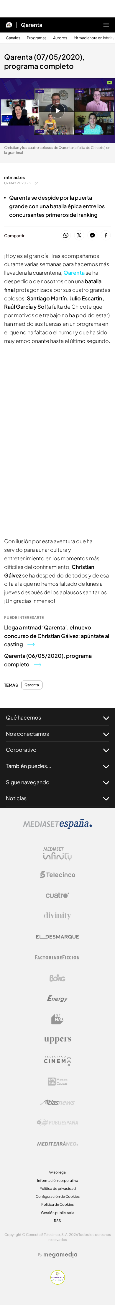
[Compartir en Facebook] (106, 235)
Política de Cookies (57, 1204)
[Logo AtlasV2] (57, 1102)
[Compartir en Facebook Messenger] (92, 235)
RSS (57, 1220)
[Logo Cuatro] (57, 895)
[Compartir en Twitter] (79, 235)
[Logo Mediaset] (57, 827)
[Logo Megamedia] (60, 1254)
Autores (60, 38)
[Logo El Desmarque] (57, 937)
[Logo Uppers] (57, 1040)
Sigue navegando (28, 782)
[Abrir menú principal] (106, 25)
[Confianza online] (57, 1283)
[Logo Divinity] (57, 916)
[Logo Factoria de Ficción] (57, 957)
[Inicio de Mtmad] (9, 25)
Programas (37, 38)
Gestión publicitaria (57, 1212)
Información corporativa (57, 1180)
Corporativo (21, 749)
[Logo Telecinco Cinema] (57, 1060)
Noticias (16, 798)
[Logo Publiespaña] (57, 1122)
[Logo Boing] (57, 978)
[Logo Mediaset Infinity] (57, 854)
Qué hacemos (23, 717)
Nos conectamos (27, 733)
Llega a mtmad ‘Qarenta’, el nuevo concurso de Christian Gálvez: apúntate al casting (56, 636)
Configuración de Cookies (58, 1196)
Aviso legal (58, 1172)
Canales (13, 38)
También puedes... (28, 765)
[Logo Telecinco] (57, 874)
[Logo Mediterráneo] (57, 1143)
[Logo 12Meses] (58, 1082)
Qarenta (31, 24)
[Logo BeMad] (57, 1019)
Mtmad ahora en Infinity (94, 38)
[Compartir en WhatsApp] (66, 235)
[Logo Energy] (57, 998)
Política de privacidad (58, 1188)
